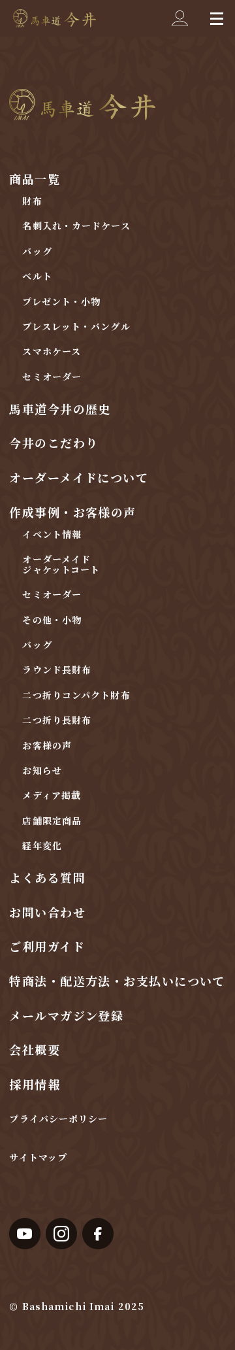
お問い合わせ (47, 911)
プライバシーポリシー (58, 1118)
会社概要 (34, 1049)
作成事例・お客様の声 (72, 511)
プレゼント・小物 (61, 301)
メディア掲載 (51, 795)
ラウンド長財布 (56, 669)
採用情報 (34, 1083)
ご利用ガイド (47, 945)
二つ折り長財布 (56, 719)
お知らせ (41, 770)
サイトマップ (38, 1157)
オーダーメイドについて (78, 477)
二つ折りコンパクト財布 (76, 694)
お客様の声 (47, 745)
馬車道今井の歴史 (60, 408)
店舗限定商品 (52, 820)
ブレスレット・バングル (76, 326)
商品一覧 (34, 178)
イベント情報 (52, 534)
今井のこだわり (53, 442)
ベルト (37, 275)
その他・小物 (52, 619)
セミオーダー (52, 376)
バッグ (37, 251)
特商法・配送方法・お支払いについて (117, 980)
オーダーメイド (56, 558)
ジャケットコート (61, 569)
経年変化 (41, 845)
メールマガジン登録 (66, 1015)
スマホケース (51, 351)
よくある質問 (47, 877)
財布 (32, 200)
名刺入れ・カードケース (76, 225)
